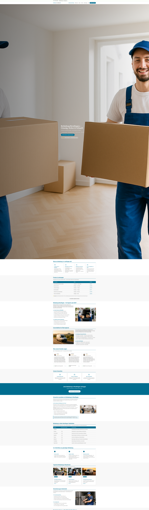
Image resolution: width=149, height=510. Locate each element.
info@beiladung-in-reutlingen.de (63, 0)
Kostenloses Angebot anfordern (74, 391)
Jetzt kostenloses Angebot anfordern (67, 134)
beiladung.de (57, 2)
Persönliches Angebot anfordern (74, 298)
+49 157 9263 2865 (55, 0)
